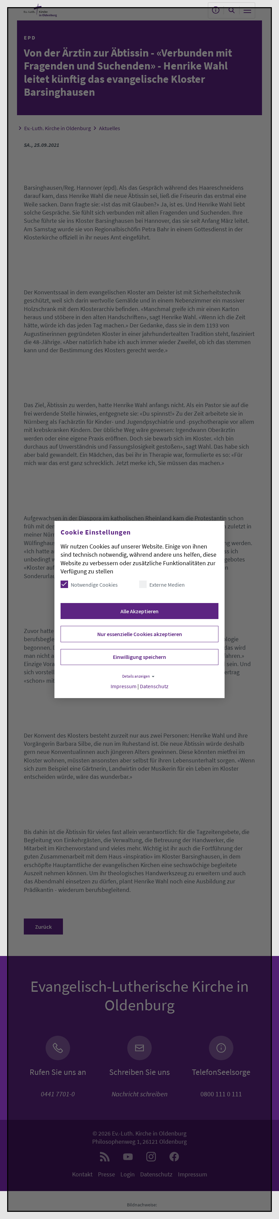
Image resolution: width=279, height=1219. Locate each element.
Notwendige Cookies (94, 584)
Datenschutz (154, 686)
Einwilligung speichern (139, 656)
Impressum (123, 686)
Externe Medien (167, 584)
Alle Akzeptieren (139, 611)
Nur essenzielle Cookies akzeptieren (139, 634)
